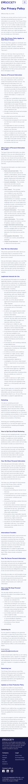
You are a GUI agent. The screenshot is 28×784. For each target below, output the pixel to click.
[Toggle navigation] (24, 2)
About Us (4, 755)
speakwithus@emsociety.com (9, 651)
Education (4, 761)
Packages (4, 757)
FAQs (3, 759)
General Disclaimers (20, 759)
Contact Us (5, 764)
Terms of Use (18, 755)
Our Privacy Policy (19, 757)
